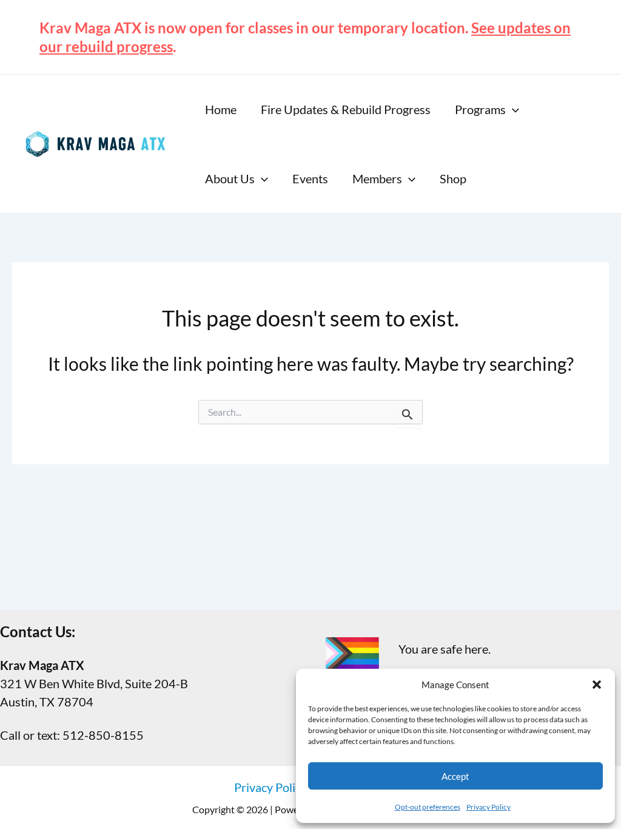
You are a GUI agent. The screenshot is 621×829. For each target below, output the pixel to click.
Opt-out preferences (427, 806)
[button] (597, 684)
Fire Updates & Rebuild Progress (346, 109)
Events (310, 178)
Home (221, 109)
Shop (453, 178)
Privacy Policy (488, 806)
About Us (230, 178)
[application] (512, 109)
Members (377, 178)
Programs (480, 109)
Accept (455, 776)
